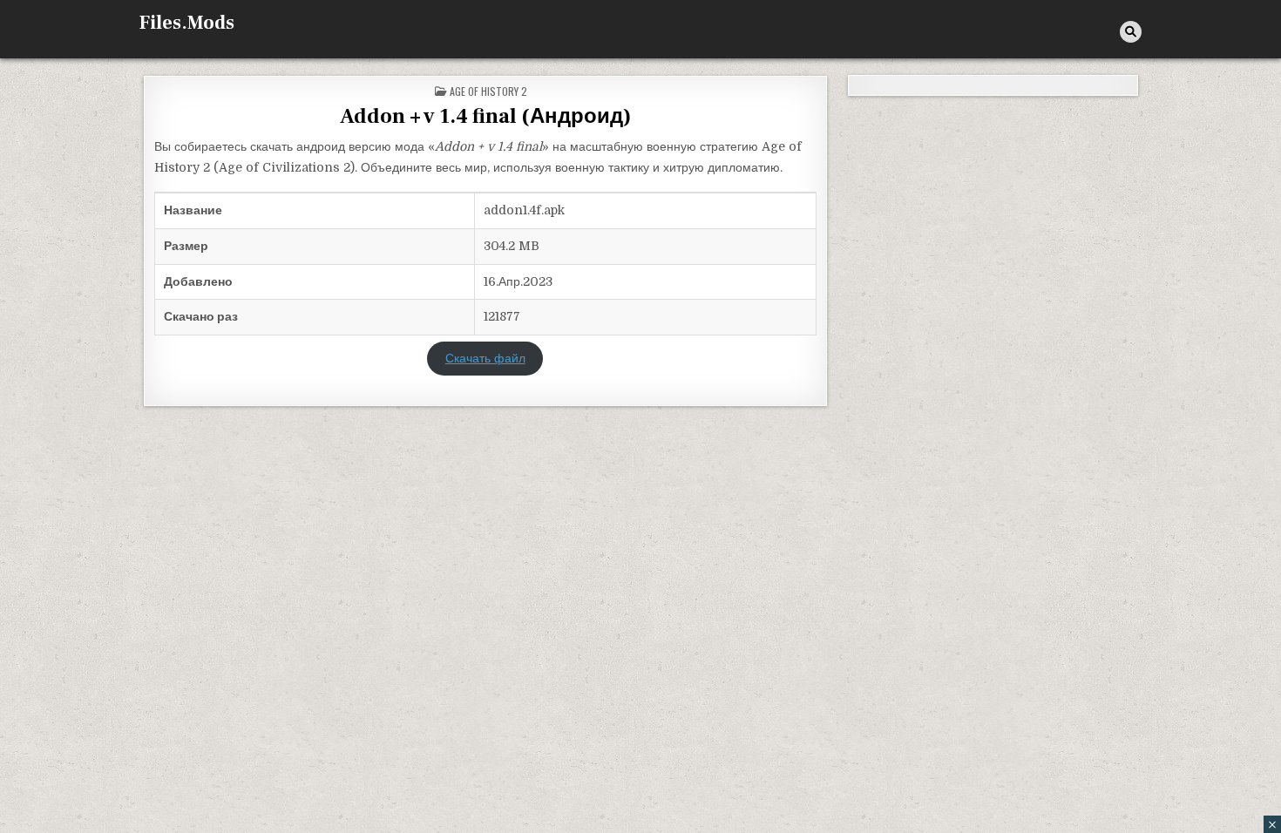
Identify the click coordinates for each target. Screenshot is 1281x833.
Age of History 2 (488, 91)
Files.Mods (186, 22)
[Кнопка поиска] (1131, 32)
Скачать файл (485, 358)
